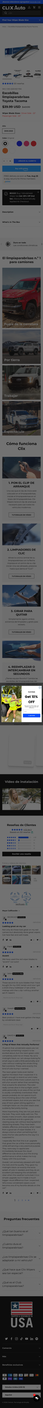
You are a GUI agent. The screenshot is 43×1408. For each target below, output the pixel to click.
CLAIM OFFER (31, 715)
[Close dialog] (40, 687)
